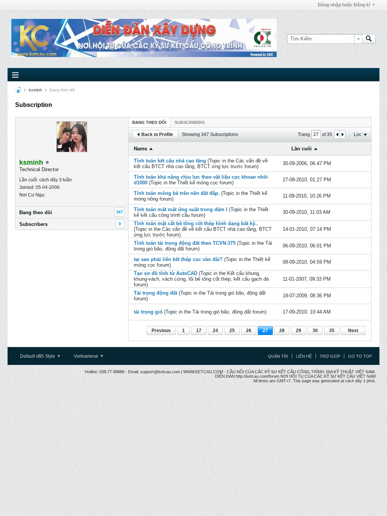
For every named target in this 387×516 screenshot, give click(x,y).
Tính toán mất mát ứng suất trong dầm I (181, 209)
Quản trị (278, 356)
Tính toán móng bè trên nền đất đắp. (177, 193)
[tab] (149, 122)
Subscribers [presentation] (189, 122)
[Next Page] (342, 134)
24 (215, 330)
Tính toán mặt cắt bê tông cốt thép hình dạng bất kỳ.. (196, 223)
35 (331, 330)
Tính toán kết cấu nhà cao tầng (170, 161)
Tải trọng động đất (155, 293)
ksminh (35, 90)
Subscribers (33, 224)
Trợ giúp (330, 356)
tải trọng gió (148, 312)
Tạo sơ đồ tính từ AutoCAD (165, 273)
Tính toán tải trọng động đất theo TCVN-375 (184, 243)
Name (140, 148)
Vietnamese (86, 356)
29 (298, 330)
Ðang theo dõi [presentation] (149, 122)
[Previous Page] (337, 134)
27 (265, 330)
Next (353, 330)
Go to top (360, 356)
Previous (161, 330)
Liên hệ (304, 356)
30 (315, 330)
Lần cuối (301, 148)
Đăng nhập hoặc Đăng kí (344, 5)
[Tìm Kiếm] (369, 39)
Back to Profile (157, 134)
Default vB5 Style (38, 356)
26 (248, 330)
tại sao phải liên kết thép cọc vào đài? (178, 259)
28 (282, 330)
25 (232, 330)
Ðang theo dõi (35, 212)
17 (198, 330)
